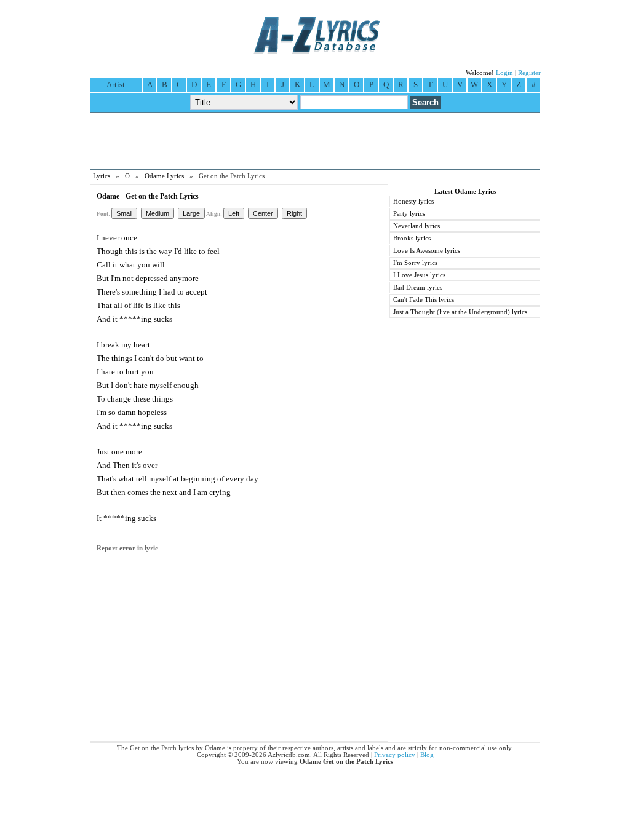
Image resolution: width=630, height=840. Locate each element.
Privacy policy (394, 754)
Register (529, 72)
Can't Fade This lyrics (423, 299)
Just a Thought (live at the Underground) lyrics (460, 312)
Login (504, 72)
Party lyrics (409, 213)
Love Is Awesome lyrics (426, 250)
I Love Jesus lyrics (419, 275)
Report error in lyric (127, 548)
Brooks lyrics (412, 238)
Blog (427, 754)
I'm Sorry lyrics (415, 263)
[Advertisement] (315, 140)
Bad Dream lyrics (417, 287)
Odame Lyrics (164, 176)
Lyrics (101, 176)
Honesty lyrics (413, 201)
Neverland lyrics (416, 226)
